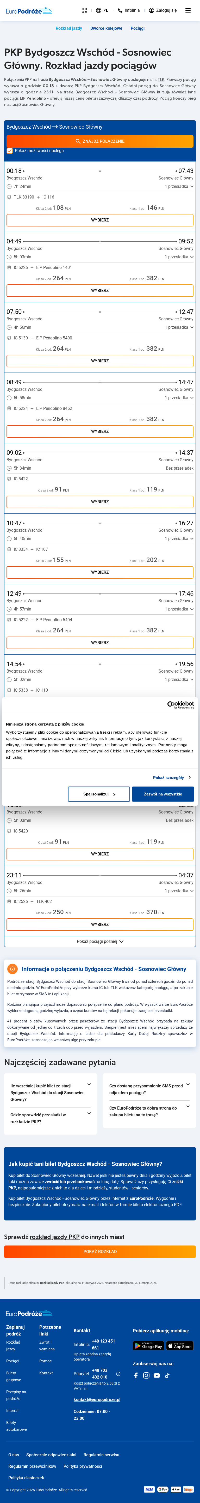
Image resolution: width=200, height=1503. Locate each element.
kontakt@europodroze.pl (97, 1399)
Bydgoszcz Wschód (94, 92)
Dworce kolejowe (106, 28)
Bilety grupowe (13, 1376)
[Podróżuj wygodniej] (84, 10)
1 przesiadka (176, 186)
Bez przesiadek (179, 468)
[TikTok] (167, 1375)
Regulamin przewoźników (32, 1466)
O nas (13, 1454)
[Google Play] (148, 1345)
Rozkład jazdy (69, 28)
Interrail (13, 1410)
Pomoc (45, 1361)
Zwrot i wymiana (47, 1345)
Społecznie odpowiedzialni (51, 1454)
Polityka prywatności (83, 1466)
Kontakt (46, 1373)
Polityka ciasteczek (26, 1477)
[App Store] (180, 1345)
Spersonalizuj (96, 794)
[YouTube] (157, 1375)
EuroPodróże (141, 1198)
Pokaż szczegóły (168, 777)
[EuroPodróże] (29, 1313)
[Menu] (188, 10)
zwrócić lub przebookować (70, 1181)
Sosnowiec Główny (136, 92)
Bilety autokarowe (16, 1426)
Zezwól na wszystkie (163, 794)
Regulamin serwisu (101, 1454)
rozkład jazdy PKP (55, 1237)
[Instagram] (146, 1375)
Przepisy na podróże (16, 1395)
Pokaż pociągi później (97, 941)
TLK (161, 79)
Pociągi (138, 28)
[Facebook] (136, 1375)
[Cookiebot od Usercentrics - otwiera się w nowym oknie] (171, 705)
